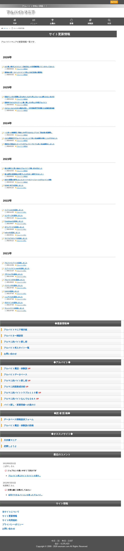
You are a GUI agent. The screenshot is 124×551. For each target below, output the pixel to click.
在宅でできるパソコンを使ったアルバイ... (25, 495)
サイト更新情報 (9, 516)
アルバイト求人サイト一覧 (16, 348)
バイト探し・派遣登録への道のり (20, 405)
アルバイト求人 (21, 188)
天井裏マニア (10, 440)
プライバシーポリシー (12, 524)
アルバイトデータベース (15, 374)
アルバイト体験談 (22, 69)
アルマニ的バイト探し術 (15, 342)
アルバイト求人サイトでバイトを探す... (24, 476)
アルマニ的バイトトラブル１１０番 (22, 393)
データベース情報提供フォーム (19, 419)
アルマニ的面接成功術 (16, 386)
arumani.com (63, 546)
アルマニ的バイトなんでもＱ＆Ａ (21, 399)
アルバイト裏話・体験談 (17, 368)
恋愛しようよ (10, 446)
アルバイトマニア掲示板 (15, 329)
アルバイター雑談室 (13, 336)
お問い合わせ (10, 354)
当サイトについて (10, 511)
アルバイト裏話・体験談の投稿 (19, 425)
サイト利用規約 (9, 520)
